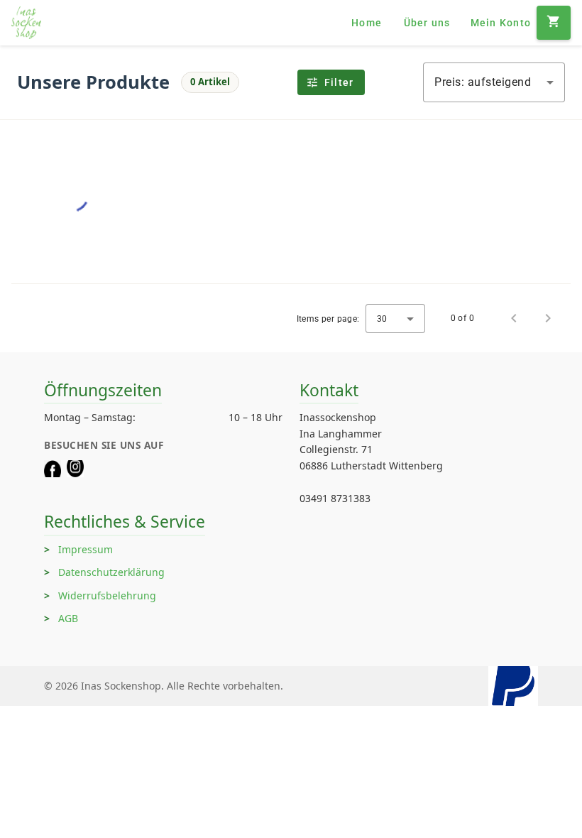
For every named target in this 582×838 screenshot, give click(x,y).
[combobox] (494, 82)
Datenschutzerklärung (111, 572)
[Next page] (548, 318)
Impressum (85, 549)
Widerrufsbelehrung (107, 595)
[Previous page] (514, 318)
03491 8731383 (335, 498)
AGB (68, 618)
